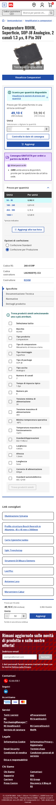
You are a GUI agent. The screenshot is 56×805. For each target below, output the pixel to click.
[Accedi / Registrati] (42, 5)
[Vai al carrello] (50, 5)
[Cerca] (51, 12)
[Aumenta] (46, 129)
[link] (30, 97)
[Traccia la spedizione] (34, 5)
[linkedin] (6, 691)
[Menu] (4, 5)
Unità (10, 120)
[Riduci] (10, 129)
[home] (3, 20)
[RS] (11, 5)
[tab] (28, 288)
